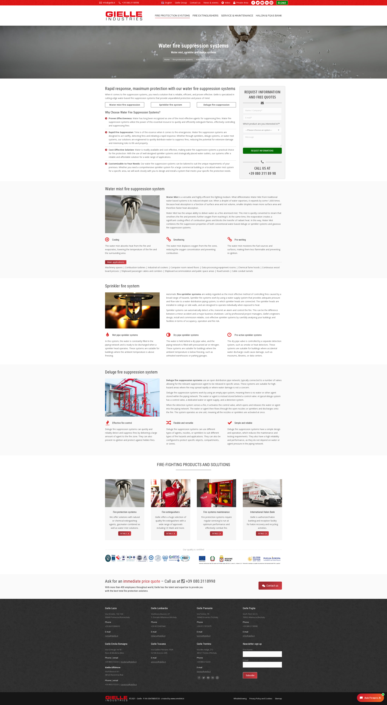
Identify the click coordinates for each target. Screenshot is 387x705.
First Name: (248, 649)
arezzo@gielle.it (158, 661)
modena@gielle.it (129, 661)
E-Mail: (246, 660)
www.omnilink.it (177, 698)
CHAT (283, 2)
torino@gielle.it (203, 635)
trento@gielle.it (204, 671)
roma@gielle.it (111, 635)
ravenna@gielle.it (129, 684)
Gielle (139, 698)
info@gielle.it (109, 2)
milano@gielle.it (158, 635)
